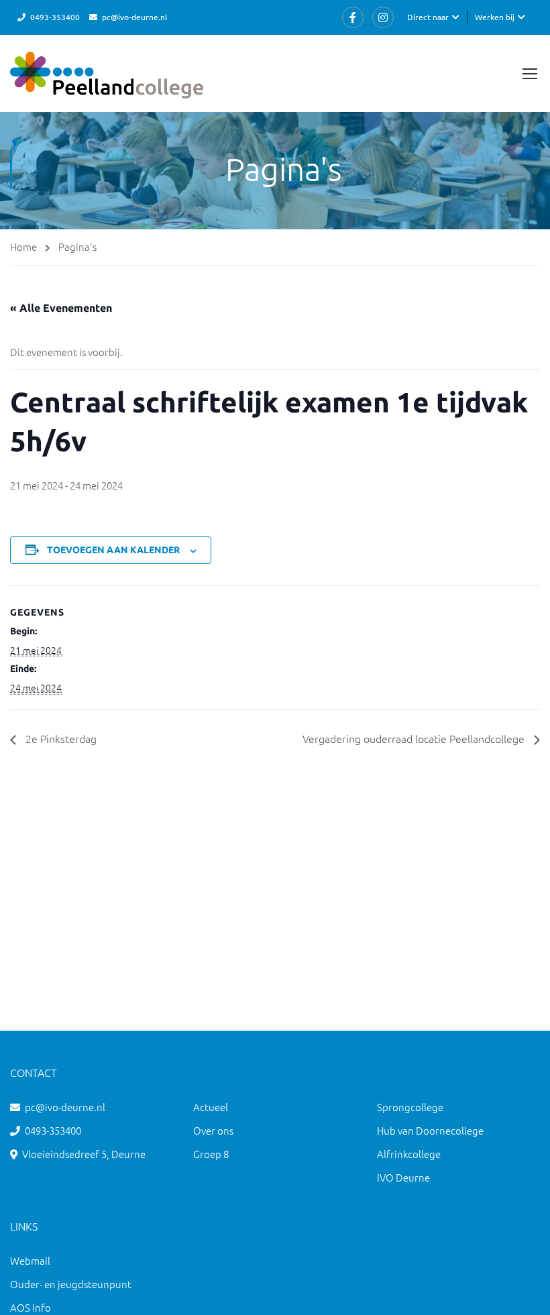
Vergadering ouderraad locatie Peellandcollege (414, 738)
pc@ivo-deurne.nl (134, 16)
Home (23, 246)
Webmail (30, 1260)
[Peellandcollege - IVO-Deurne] (106, 82)
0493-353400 (55, 16)
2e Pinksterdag (60, 738)
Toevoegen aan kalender (113, 550)
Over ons (213, 1130)
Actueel (210, 1107)
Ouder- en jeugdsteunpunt (70, 1284)
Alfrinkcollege (409, 1154)
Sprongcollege (410, 1107)
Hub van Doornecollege (430, 1130)
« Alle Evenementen (61, 308)
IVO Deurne (403, 1177)
